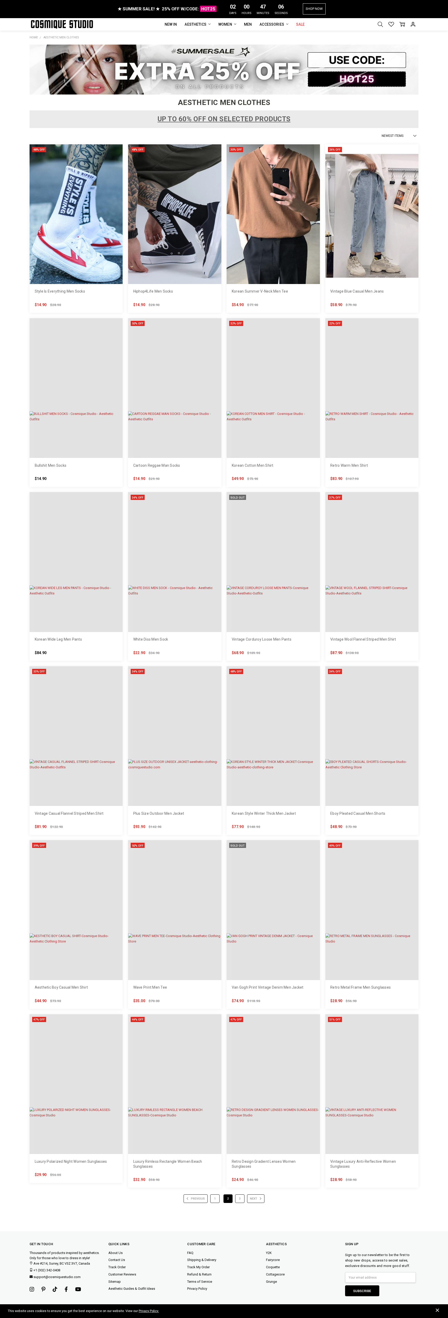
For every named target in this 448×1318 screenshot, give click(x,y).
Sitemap (114, 1282)
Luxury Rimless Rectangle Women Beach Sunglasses (167, 1164)
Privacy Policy (197, 1289)
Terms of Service (199, 1282)
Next (254, 1198)
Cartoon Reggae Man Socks (156, 465)
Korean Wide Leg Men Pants (58, 639)
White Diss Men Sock (150, 639)
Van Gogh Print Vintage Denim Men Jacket (268, 987)
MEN (248, 24)
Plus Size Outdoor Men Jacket (158, 813)
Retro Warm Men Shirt (349, 465)
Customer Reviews (122, 1274)
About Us (115, 1253)
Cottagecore (275, 1274)
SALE (300, 24)
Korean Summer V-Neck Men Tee (260, 291)
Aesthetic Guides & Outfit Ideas (131, 1289)
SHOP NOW (314, 9)
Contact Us (116, 1260)
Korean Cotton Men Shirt (253, 465)
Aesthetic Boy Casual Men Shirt (61, 987)
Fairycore (273, 1260)
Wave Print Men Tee (150, 987)
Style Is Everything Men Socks (60, 291)
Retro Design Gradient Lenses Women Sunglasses (264, 1164)
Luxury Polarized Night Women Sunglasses (71, 1161)
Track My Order (198, 1267)
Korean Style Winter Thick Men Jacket (264, 813)
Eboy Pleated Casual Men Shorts (358, 813)
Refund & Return (199, 1274)
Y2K (269, 1253)
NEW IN (171, 24)
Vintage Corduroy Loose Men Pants (261, 639)
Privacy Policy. (149, 1311)
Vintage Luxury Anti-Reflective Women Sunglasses (363, 1164)
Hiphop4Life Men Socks (153, 291)
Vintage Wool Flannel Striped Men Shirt (363, 639)
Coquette (273, 1267)
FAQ (190, 1253)
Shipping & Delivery (201, 1260)
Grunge (271, 1282)
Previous (197, 1198)
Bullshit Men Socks (51, 465)
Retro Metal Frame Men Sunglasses (360, 987)
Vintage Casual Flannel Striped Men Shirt (69, 813)
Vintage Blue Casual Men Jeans (357, 291)
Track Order (117, 1267)
